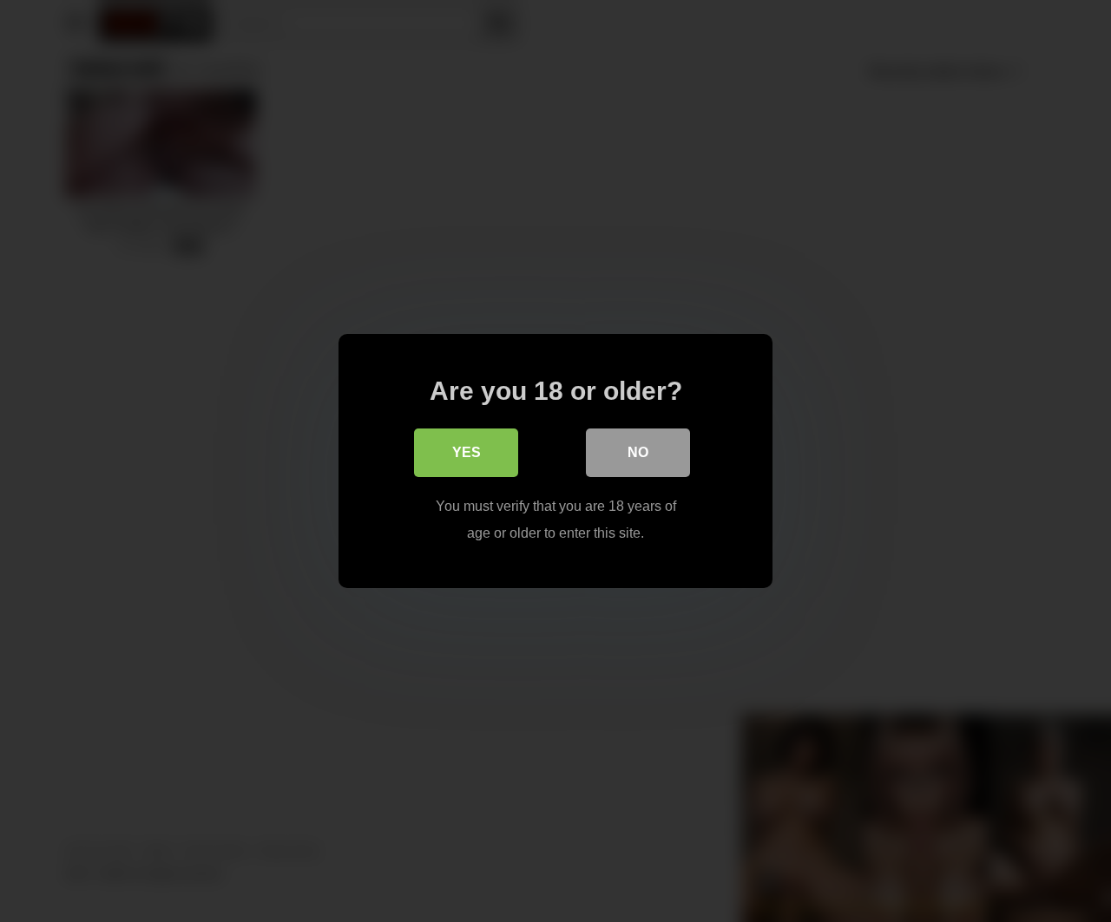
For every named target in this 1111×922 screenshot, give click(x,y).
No (638, 452)
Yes (466, 452)
